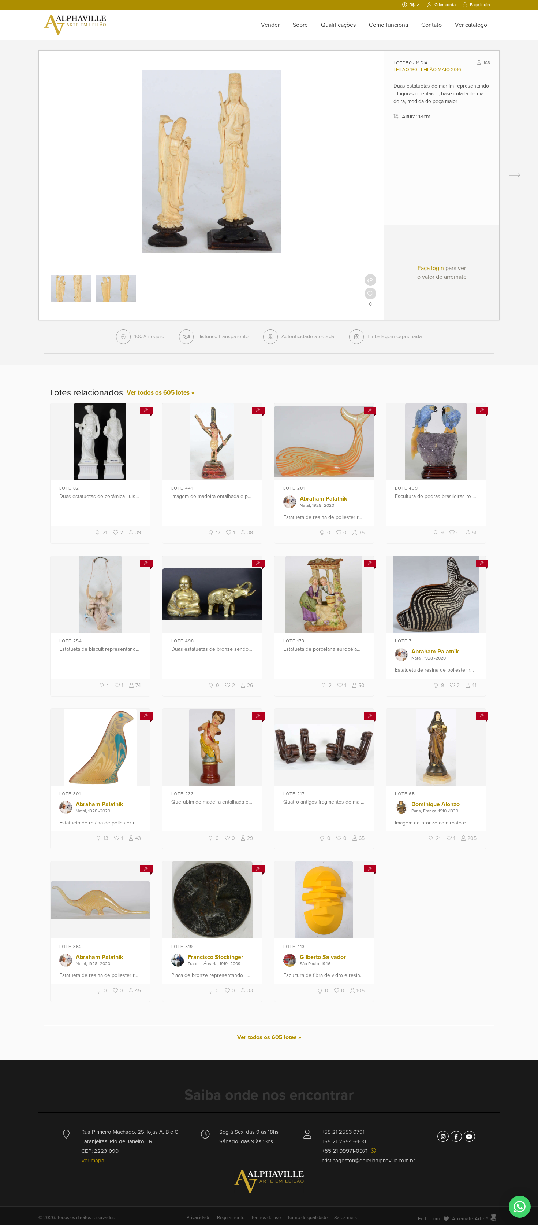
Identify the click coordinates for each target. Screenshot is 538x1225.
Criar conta (444, 4)
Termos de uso (266, 1218)
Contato (431, 25)
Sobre (300, 25)
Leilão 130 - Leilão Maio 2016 (427, 70)
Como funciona (388, 25)
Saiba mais (345, 1218)
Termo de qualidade (307, 1218)
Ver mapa (92, 1160)
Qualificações (338, 25)
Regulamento (230, 1218)
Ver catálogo (471, 25)
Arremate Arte (468, 1219)
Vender (270, 25)
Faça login (479, 4)
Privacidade (199, 1218)
